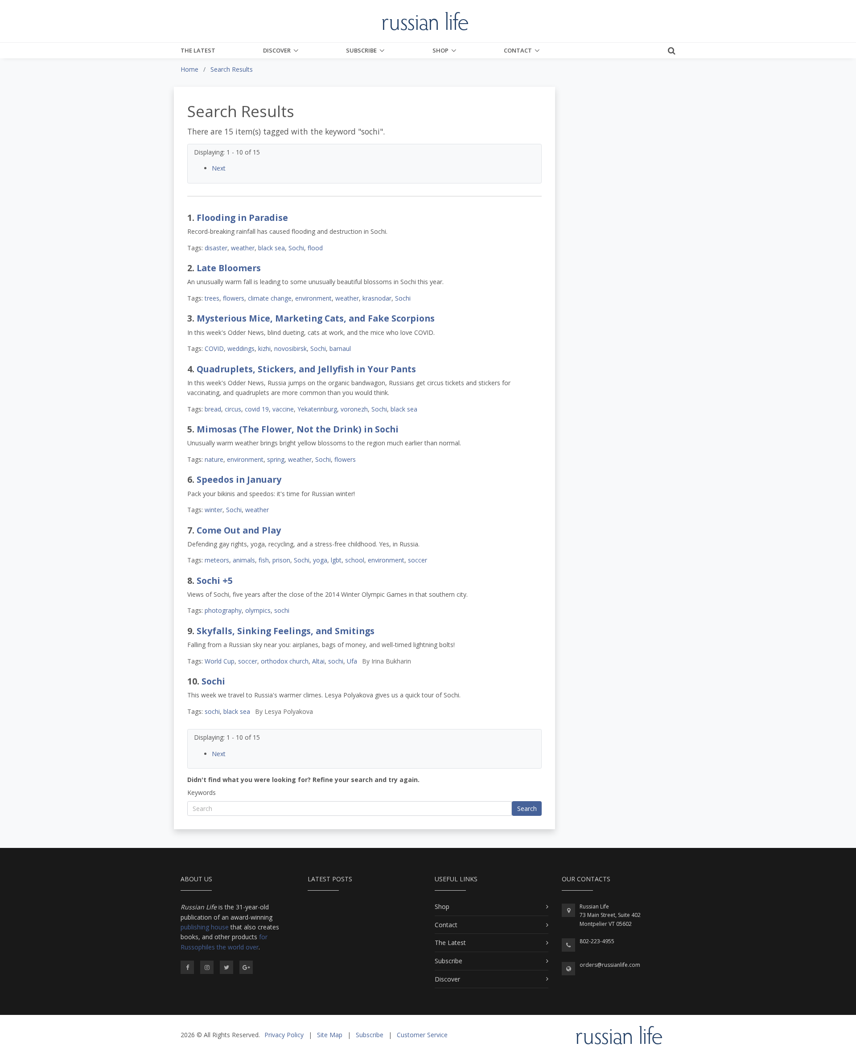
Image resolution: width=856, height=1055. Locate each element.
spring (275, 459)
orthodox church (285, 661)
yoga (320, 560)
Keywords (201, 792)
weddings (241, 348)
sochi (281, 610)
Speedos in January (239, 479)
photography (223, 610)
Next (219, 168)
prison (281, 560)
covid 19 (257, 409)
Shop (440, 50)
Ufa (352, 661)
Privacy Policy (284, 1035)
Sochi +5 (215, 580)
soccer (417, 560)
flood (315, 248)
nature (214, 459)
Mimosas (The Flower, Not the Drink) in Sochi (298, 429)
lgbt (336, 560)
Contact (518, 50)
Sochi (296, 248)
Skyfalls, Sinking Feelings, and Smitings (285, 631)
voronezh (354, 409)
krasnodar (376, 298)
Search (527, 808)
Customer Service (422, 1035)
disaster (216, 248)
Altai (318, 661)
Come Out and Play (239, 530)
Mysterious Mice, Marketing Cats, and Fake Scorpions (316, 318)
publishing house (205, 927)
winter (213, 509)
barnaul (340, 348)
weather (243, 248)
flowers (233, 298)
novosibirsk (290, 348)
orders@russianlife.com (610, 965)
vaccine (283, 409)
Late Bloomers (229, 268)
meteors (217, 560)
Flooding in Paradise (242, 218)
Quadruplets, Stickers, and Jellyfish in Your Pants (306, 369)
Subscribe (361, 50)
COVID (214, 348)
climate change (270, 298)
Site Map (329, 1035)
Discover (277, 50)
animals (244, 560)
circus (233, 409)
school (354, 560)
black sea (271, 248)
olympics (258, 610)
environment (313, 298)
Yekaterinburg (317, 409)
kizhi (264, 348)
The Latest (198, 50)
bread (213, 409)
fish (264, 560)
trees (212, 298)
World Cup (220, 661)
